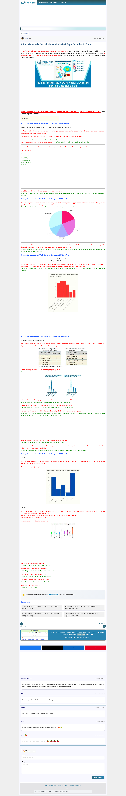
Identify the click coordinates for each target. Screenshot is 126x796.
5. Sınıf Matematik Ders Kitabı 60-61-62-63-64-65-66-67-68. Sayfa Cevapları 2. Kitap (83, 615)
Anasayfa (25, 29)
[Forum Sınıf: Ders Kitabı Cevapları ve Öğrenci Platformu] (29, 4)
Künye (46, 785)
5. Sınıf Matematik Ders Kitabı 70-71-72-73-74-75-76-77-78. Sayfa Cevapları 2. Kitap (83, 607)
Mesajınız (24, 762)
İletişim (59, 785)
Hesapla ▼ (63, 2)
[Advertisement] (63, 15)
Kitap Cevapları (43, 2)
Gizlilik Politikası (52, 785)
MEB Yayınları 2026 (53, 594)
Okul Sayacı (53, 2)
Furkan (26, 38)
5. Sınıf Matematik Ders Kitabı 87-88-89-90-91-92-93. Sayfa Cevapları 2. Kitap (40, 607)
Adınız (23, 755)
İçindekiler (40, 118)
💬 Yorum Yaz (24, 33)
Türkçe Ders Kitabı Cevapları (75, 785)
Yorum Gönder (98, 777)
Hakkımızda (64, 785)
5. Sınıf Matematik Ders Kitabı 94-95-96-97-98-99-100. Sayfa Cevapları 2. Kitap (40, 615)
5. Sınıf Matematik (35, 29)
